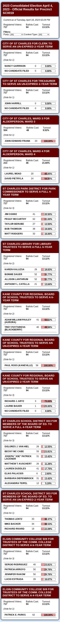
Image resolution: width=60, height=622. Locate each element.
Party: (6, 34)
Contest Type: (31, 34)
